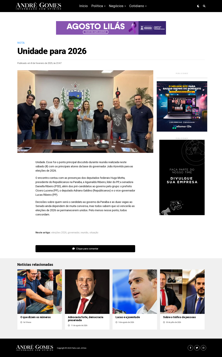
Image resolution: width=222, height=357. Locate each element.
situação (93, 232)
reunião (84, 232)
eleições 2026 (59, 232)
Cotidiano (136, 6)
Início (83, 6)
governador (74, 232)
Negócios (116, 6)
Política (97, 6)
